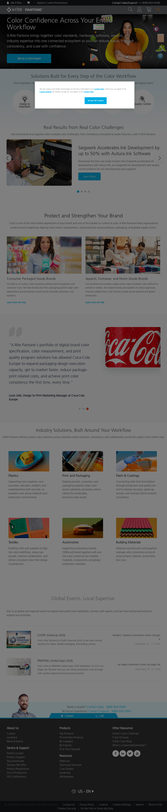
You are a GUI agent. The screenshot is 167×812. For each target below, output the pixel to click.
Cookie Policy (99, 89)
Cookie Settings (45, 92)
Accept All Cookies (96, 100)
